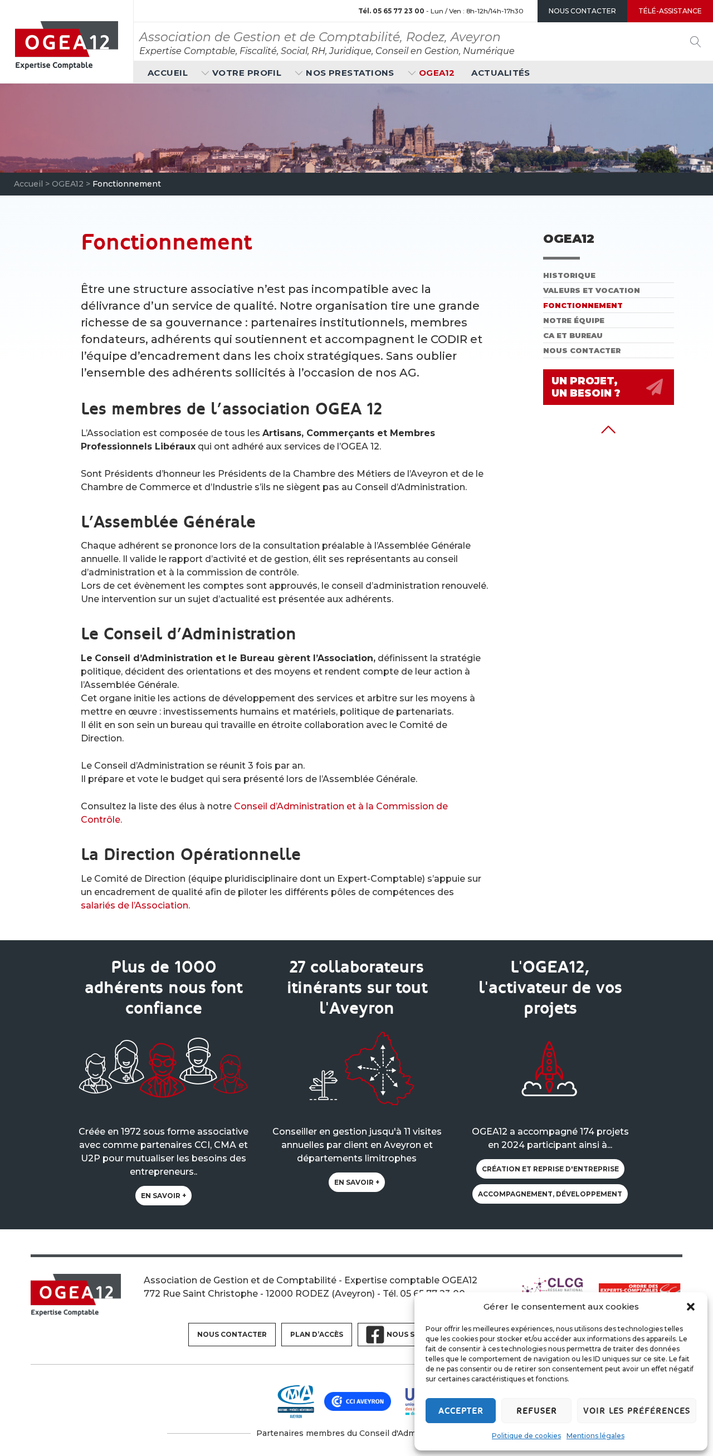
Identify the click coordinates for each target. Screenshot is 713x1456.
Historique (569, 275)
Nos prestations (350, 72)
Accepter (461, 1411)
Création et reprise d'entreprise (550, 1169)
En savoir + (163, 1195)
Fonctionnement (583, 305)
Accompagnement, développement (550, 1194)
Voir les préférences (636, 1411)
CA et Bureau (573, 335)
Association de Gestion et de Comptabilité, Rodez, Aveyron (320, 37)
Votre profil (246, 72)
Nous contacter (582, 350)
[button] (690, 1306)
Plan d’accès (316, 1334)
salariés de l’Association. (135, 905)
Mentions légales (595, 1435)
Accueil (168, 72)
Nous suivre (412, 1334)
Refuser (536, 1411)
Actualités (500, 72)
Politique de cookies (526, 1435)
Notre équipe (573, 320)
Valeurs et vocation (591, 290)
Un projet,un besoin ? (586, 387)
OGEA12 (437, 72)
